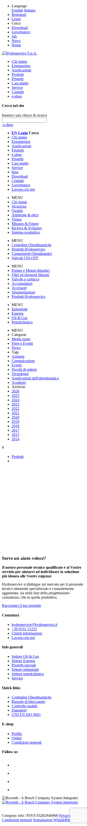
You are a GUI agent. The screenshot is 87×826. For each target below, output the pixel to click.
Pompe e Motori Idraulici (31, 270)
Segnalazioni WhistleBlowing (55, 820)
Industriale (20, 309)
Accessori (19, 288)
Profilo (17, 734)
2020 (15, 417)
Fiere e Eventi (22, 343)
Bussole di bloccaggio (28, 702)
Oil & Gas (19, 318)
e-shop (17, 96)
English (17, 10)
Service (17, 87)
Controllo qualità (24, 706)
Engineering (21, 66)
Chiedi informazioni (27, 633)
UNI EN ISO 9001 (26, 715)
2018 (15, 426)
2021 (15, 413)
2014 (15, 439)
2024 (15, 400)
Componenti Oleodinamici (32, 254)
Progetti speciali (24, 665)
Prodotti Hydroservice (28, 249)
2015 (15, 435)
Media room (21, 339)
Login (16, 19)
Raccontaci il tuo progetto (21, 605)
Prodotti (18, 74)
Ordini (17, 738)
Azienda (18, 356)
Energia (17, 313)
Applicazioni (21, 70)
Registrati (19, 15)
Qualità (17, 211)
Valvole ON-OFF (25, 258)
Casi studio (20, 83)
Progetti (17, 79)
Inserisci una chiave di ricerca (24, 115)
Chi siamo (19, 61)
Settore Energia (23, 661)
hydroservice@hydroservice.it (34, 625)
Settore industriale (25, 669)
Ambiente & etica (25, 215)
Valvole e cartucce (25, 279)
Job (14, 36)
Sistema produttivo (26, 232)
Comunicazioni (23, 361)
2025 (15, 395)
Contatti (18, 92)
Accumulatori (22, 283)
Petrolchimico (22, 322)
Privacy (64, 815)
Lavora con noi (23, 638)
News (16, 41)
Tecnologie (20, 374)
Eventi (17, 365)
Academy (19, 382)
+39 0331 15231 (24, 629)
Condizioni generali (27, 742)
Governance (21, 32)
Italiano (30, 10)
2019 (15, 422)
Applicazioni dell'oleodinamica (35, 378)
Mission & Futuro (25, 224)
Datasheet (19, 710)
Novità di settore (24, 369)
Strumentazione (23, 292)
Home (16, 45)
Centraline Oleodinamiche (31, 245)
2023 (15, 404)
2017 (15, 430)
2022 (15, 408)
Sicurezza (19, 206)
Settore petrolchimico (28, 674)
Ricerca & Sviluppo (27, 228)
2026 (15, 391)
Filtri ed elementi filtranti (30, 275)
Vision (17, 219)
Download (20, 28)
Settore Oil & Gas (25, 656)
